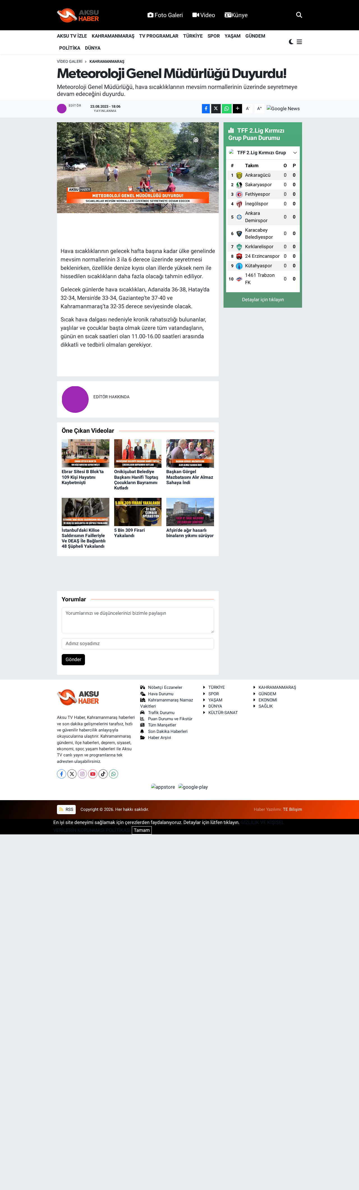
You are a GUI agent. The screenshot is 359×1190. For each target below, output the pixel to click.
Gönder (73, 659)
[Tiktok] (103, 774)
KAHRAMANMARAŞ (113, 36)
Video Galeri (69, 61)
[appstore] (164, 787)
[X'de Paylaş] (216, 108)
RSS (69, 809)
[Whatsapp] (113, 774)
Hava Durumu (160, 693)
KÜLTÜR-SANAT (223, 712)
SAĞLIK (266, 706)
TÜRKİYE (193, 36)
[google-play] (193, 787)
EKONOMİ (268, 700)
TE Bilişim (292, 809)
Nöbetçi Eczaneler (165, 687)
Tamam (142, 830)
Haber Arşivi (159, 737)
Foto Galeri (169, 15)
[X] (72, 774)
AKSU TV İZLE (72, 36)
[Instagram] (82, 774)
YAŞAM (233, 36)
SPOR (214, 36)
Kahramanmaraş (107, 61)
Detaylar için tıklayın (263, 299)
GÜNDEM (255, 36)
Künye (239, 15)
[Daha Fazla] (237, 108)
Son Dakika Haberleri (168, 731)
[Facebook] (61, 774)
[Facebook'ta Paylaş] (206, 108)
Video (207, 15)
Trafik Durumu (161, 712)
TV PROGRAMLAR (158, 36)
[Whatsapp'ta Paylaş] (227, 108)
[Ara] (299, 15)
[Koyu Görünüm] (291, 42)
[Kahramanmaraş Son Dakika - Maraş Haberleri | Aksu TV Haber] (78, 15)
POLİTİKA (69, 48)
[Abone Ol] (283, 108)
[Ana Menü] (298, 42)
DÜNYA (92, 48)
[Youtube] (92, 774)
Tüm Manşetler (162, 725)
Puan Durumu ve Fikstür (170, 718)
